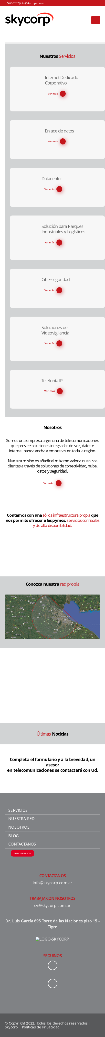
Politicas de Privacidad (41, 1027)
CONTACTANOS (22, 844)
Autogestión (22, 853)
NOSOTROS (19, 827)
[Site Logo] (29, 20)
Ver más (53, 93)
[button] (95, 20)
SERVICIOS (18, 810)
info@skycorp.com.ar (32, 3)
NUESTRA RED (21, 818)
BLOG (13, 835)
